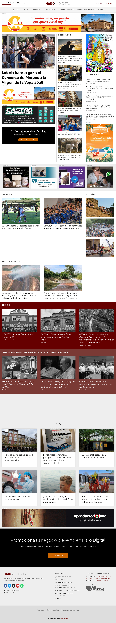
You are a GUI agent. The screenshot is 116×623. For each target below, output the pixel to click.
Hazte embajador (61, 579)
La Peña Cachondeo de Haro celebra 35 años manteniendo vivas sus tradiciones (96, 384)
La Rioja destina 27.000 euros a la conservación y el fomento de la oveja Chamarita (69, 157)
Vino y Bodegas (49, 10)
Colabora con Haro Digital (86, 10)
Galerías (62, 10)
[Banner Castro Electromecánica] (28, 122)
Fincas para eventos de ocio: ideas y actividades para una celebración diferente (95, 499)
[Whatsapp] (22, 586)
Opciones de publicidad (63, 582)
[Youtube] (17, 586)
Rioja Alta (27, 10)
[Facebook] (5, 586)
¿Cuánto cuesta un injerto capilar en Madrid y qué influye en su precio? (58, 499)
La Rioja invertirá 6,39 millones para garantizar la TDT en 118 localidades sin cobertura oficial (99, 107)
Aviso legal (40, 610)
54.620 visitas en (6, 4)
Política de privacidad (52, 610)
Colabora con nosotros (64, 593)
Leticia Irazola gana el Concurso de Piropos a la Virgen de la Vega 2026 (24, 77)
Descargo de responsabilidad (70, 610)
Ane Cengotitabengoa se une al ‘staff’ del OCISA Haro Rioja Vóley (69, 134)
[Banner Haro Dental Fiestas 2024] (44, 187)
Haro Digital (64, 618)
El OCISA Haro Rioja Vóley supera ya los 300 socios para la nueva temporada (63, 226)
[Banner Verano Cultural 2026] (99, 161)
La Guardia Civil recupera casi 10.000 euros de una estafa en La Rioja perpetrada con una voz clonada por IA (69, 85)
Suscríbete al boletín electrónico (68, 590)
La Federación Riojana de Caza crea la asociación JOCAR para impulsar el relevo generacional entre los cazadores (70, 59)
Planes (100, 10)
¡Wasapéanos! (60, 596)
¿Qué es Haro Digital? (63, 577)
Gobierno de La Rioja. (102, 580)
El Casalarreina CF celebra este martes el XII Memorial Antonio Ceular (20, 226)
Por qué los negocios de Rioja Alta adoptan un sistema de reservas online (19, 457)
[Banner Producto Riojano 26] (58, 525)
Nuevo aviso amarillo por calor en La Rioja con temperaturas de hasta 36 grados (70, 110)
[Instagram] (13, 586)
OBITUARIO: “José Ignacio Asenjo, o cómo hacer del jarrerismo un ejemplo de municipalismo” (57, 384)
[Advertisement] (42, 245)
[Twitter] (9, 586)
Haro (18, 10)
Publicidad (70, 10)
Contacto (59, 598)
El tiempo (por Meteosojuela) (66, 587)
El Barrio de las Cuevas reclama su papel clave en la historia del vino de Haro (18, 384)
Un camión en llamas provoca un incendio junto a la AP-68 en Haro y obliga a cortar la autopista (19, 295)
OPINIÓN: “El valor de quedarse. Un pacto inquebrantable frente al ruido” (57, 337)
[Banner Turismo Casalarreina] (28, 103)
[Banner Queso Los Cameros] (16, 187)
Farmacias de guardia (63, 585)
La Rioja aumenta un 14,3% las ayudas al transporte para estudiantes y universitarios (99, 97)
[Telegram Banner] (72, 187)
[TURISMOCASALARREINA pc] (58, 31)
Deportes (36, 10)
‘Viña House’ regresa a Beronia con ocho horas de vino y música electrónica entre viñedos (99, 88)
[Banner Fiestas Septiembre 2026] (99, 70)
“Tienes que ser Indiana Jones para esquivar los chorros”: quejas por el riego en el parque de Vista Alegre (60, 295)
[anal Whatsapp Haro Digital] (100, 187)
